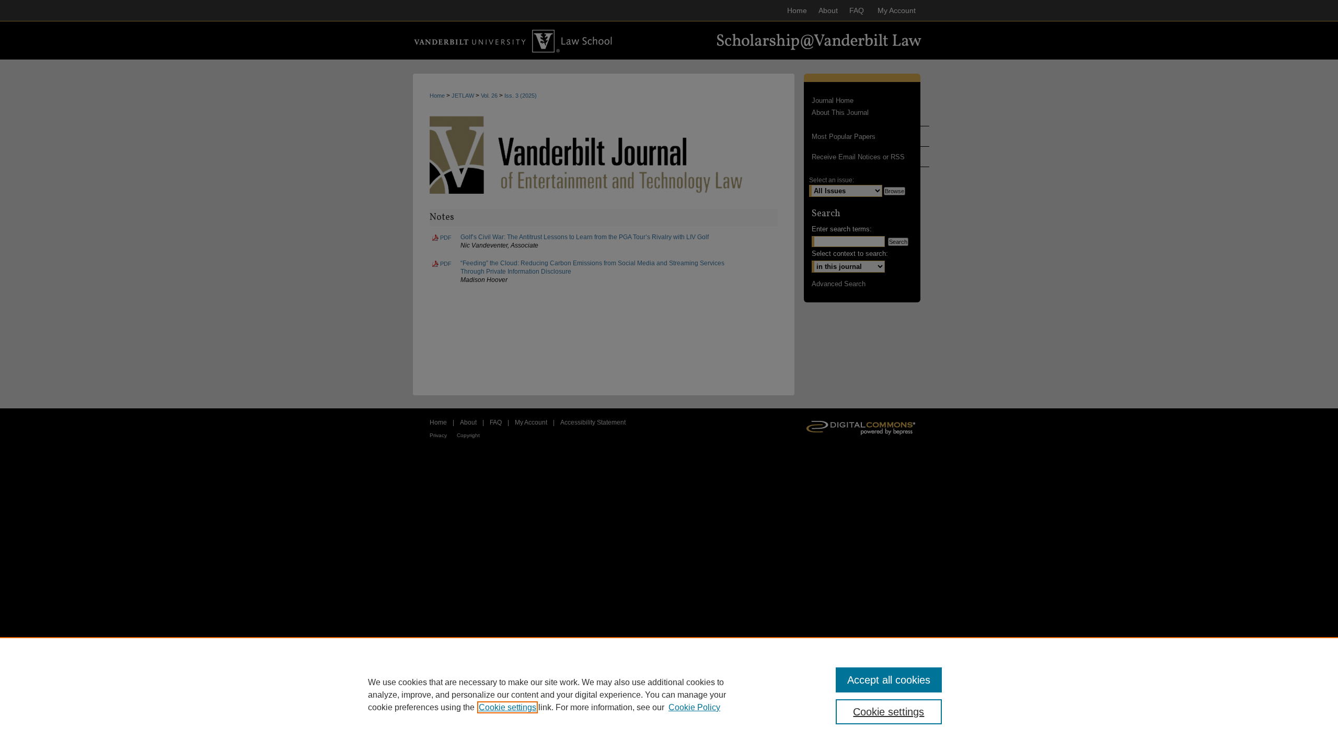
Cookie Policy (694, 707)
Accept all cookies (888, 680)
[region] (669, 694)
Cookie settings (507, 707)
